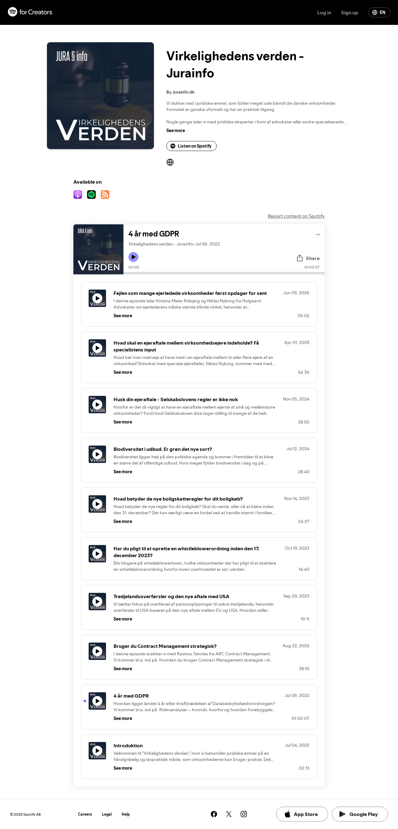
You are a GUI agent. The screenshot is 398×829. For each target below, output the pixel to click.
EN (382, 12)
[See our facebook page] (214, 814)
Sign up (349, 12)
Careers (85, 814)
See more (175, 130)
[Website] (170, 162)
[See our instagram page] (244, 814)
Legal (107, 814)
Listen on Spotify (194, 146)
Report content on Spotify (296, 216)
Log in (324, 12)
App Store (306, 814)
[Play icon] (133, 257)
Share (313, 258)
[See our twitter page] (229, 814)
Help (126, 814)
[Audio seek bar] (224, 273)
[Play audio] (318, 233)
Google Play (363, 814)
